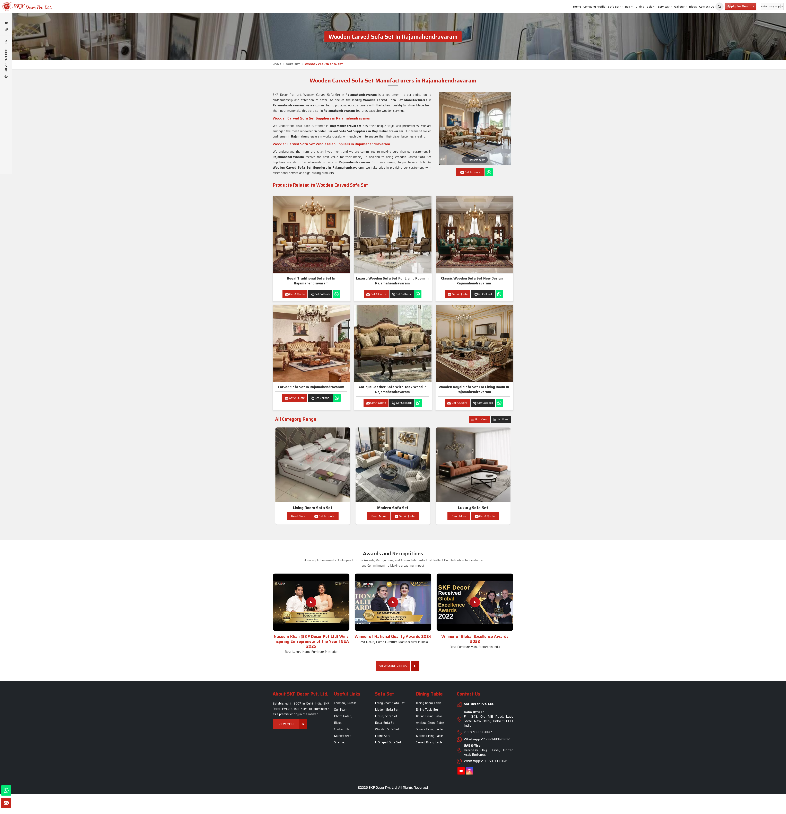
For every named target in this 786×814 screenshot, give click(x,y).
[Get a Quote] (6, 803)
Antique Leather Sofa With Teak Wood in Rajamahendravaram (392, 389)
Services (663, 6)
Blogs (693, 6)
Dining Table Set (427, 709)
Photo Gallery (343, 716)
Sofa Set (614, 6)
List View (502, 419)
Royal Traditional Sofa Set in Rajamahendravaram (311, 281)
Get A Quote (297, 294)
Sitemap (340, 742)
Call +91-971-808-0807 (6, 56)
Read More (298, 516)
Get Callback (322, 294)
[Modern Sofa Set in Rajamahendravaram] (393, 464)
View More (287, 724)
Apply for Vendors (740, 6)
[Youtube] (6, 23)
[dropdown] (621, 7)
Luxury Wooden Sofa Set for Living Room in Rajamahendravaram (392, 281)
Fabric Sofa (383, 736)
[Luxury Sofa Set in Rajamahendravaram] (473, 464)
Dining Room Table (428, 703)
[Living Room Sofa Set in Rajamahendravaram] (312, 464)
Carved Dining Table (429, 742)
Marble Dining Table (429, 736)
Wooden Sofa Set (387, 729)
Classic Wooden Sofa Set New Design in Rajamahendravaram (474, 281)
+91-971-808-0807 (478, 731)
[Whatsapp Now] (489, 172)
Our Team (340, 709)
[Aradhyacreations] (719, 6)
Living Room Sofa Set (312, 507)
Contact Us (706, 6)
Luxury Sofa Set (473, 507)
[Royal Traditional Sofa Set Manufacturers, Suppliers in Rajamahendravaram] (311, 234)
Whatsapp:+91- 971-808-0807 (487, 739)
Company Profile (594, 6)
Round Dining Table (429, 716)
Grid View (480, 419)
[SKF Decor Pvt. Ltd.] (65, 6)
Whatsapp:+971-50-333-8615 (486, 760)
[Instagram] (6, 29)
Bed (627, 6)
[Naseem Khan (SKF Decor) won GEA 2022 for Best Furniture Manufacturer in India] (475, 602)
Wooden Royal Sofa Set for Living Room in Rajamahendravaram (474, 389)
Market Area (342, 736)
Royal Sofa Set (385, 722)
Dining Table (644, 6)
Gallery (679, 6)
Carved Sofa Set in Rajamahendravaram (311, 386)
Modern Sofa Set (393, 507)
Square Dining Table (429, 729)
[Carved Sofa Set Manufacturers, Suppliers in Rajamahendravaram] (311, 343)
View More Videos (393, 666)
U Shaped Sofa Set (388, 742)
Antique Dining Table (430, 722)
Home (577, 6)
